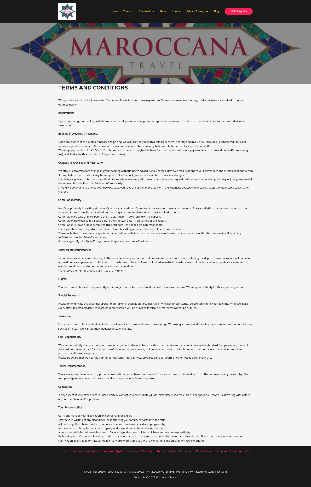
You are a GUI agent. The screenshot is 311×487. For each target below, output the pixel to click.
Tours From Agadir (112, 451)
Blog (216, 11)
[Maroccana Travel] (67, 11)
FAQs (248, 451)
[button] (131, 11)
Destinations (146, 11)
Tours (126, 11)
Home (114, 11)
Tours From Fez (166, 451)
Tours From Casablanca (84, 451)
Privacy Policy (204, 451)
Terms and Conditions (228, 451)
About (163, 11)
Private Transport (197, 11)
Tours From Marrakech (140, 451)
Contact (176, 11)
